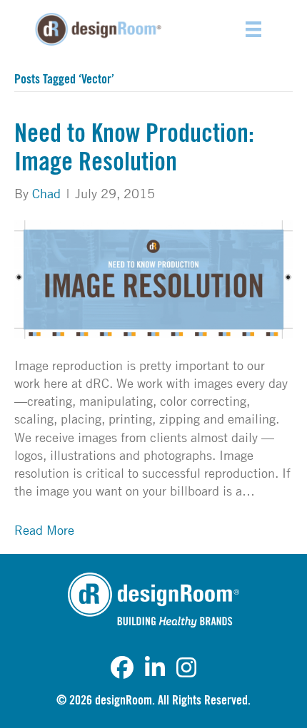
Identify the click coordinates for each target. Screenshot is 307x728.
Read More (44, 530)
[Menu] (253, 29)
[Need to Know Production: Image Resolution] (153, 277)
